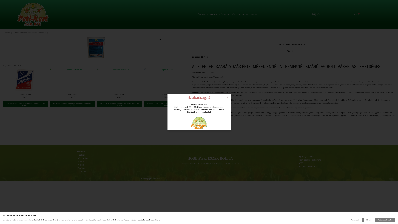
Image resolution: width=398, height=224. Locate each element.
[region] (199, 218)
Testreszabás (355, 220)
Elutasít (368, 220)
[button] (228, 97)
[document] (199, 112)
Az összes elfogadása (385, 220)
